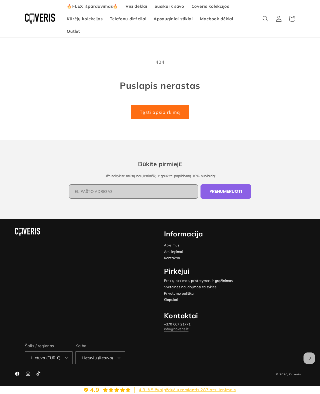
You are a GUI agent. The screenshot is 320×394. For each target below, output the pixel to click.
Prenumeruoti (226, 191)
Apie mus (172, 245)
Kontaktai (172, 258)
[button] (265, 18)
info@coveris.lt (176, 329)
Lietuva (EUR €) (45, 357)
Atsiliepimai (173, 252)
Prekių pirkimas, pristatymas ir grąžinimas (198, 281)
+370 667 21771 (177, 324)
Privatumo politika (179, 293)
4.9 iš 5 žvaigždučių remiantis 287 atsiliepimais (187, 389)
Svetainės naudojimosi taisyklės (190, 287)
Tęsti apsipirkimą (160, 112)
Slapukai (171, 300)
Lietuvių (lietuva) (97, 357)
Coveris (295, 374)
